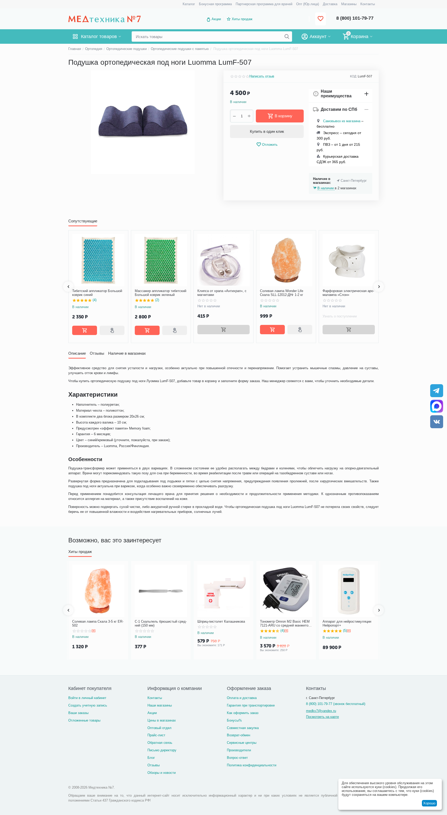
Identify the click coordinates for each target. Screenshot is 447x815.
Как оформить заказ (242, 713)
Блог (151, 758)
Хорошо (429, 803)
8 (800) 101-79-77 (355, 18)
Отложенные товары (84, 720)
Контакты (154, 698)
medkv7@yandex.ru (321, 711)
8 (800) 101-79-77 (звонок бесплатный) (335, 704)
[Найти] (287, 36)
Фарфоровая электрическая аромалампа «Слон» (291, 293)
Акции (216, 19)
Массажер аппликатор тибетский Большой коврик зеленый (103, 293)
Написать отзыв (261, 76)
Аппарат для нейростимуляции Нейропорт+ (347, 624)
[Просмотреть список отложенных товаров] (320, 19)
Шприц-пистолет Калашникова (221, 621)
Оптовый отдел (159, 728)
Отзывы (153, 765)
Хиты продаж (242, 19)
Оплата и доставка (242, 698)
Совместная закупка (243, 728)
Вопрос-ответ (237, 758)
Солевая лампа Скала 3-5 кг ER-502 (97, 624)
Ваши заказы (78, 713)
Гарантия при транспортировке (251, 705)
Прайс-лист (156, 735)
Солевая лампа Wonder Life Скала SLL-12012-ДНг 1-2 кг (224, 293)
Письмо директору (161, 750)
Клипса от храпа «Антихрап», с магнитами (164, 293)
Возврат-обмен (238, 735)
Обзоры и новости (161, 773)
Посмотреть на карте (322, 717)
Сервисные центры (241, 743)
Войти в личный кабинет (87, 698)
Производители (239, 750)
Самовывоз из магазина (341, 121)
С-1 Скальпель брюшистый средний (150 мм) (161, 624)
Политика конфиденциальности (251, 765)
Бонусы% (234, 720)
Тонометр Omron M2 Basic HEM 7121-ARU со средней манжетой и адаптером (285, 624)
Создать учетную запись (87, 705)
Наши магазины (159, 705)
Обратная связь (159, 743)
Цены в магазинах (161, 720)
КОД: (353, 76)
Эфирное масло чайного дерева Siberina (353, 293)
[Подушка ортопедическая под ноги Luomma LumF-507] (142, 122)
